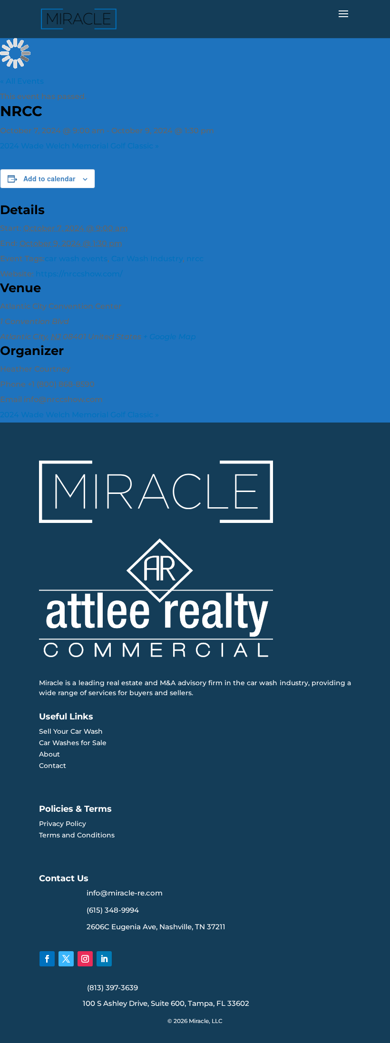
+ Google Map (169, 336)
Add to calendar (49, 178)
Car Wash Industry (147, 258)
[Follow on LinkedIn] (104, 958)
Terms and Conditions (77, 835)
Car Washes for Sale (73, 742)
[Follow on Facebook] (47, 958)
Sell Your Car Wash (71, 731)
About (49, 754)
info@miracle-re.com (125, 892)
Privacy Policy (62, 823)
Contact (52, 765)
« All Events (22, 81)
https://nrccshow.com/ (79, 273)
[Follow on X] (66, 958)
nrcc (195, 258)
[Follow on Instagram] (85, 958)
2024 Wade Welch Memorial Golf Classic (79, 145)
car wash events (76, 258)
